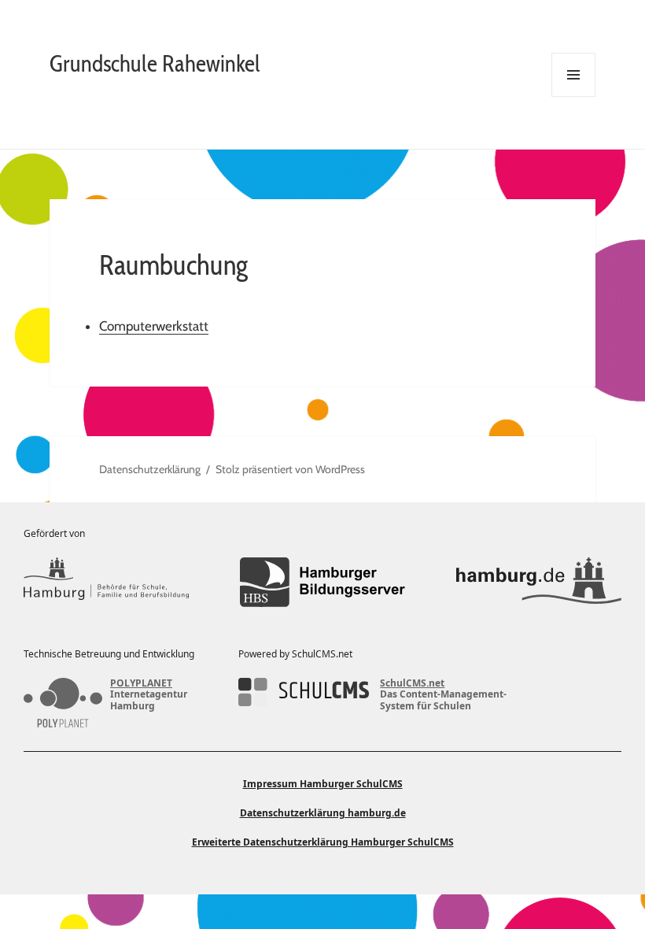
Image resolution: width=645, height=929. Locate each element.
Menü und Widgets (573, 96)
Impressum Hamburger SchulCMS (323, 783)
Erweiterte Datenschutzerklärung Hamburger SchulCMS (323, 842)
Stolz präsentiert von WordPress (290, 469)
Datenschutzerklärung (150, 469)
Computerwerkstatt (153, 326)
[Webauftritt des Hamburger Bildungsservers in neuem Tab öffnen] (322, 582)
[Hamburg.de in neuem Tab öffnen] (538, 582)
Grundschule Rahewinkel (155, 63)
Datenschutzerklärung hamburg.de (323, 813)
